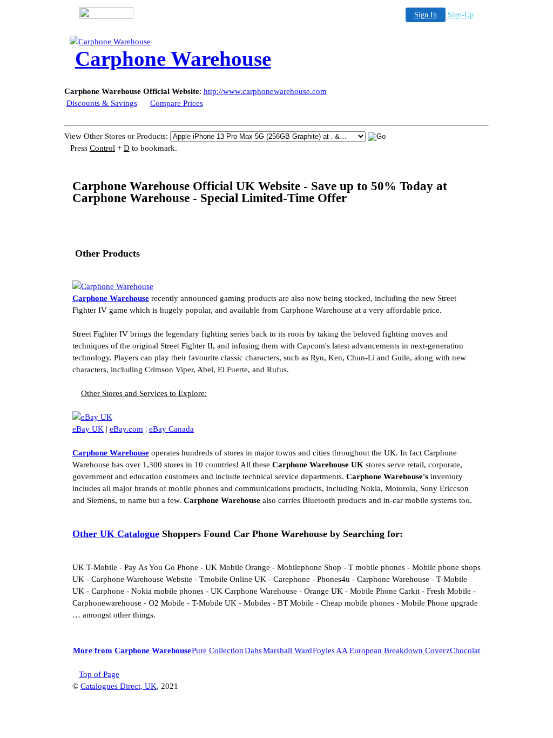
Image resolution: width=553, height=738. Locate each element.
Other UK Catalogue (115, 533)
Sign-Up (461, 15)
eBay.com (126, 429)
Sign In (425, 15)
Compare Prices (176, 103)
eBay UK (88, 429)
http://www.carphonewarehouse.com (265, 91)
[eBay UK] (92, 417)
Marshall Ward (287, 650)
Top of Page (99, 674)
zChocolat (463, 650)
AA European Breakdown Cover (391, 650)
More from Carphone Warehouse (132, 650)
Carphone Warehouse (110, 298)
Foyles (324, 650)
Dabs (253, 650)
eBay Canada (171, 429)
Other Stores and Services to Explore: (144, 393)
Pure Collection (218, 650)
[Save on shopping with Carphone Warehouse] (112, 286)
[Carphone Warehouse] (156, 41)
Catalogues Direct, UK (118, 686)
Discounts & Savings (101, 103)
